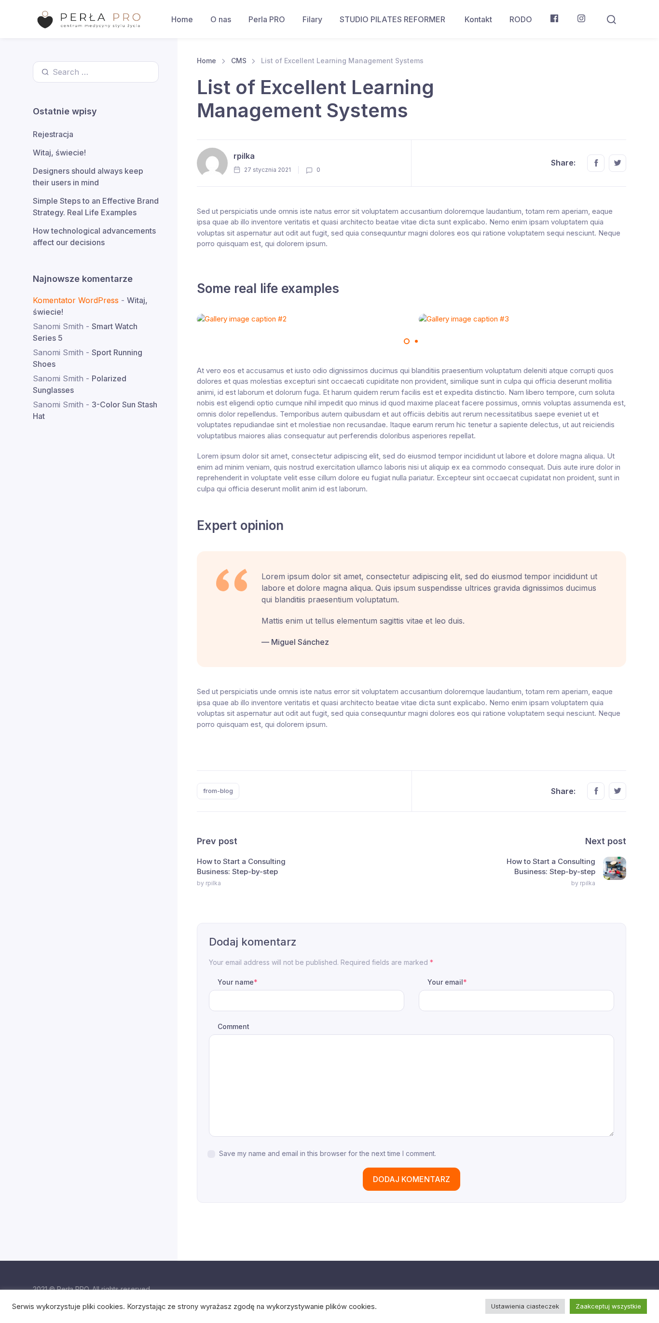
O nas (220, 19)
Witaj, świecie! (59, 152)
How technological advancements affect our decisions (94, 236)
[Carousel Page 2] (416, 341)
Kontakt (478, 19)
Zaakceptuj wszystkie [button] (608, 1306)
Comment (233, 1026)
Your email (447, 982)
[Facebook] (554, 19)
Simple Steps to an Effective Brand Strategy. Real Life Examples (96, 206)
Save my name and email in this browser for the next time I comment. (327, 1153)
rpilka (244, 156)
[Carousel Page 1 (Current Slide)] (407, 341)
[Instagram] (581, 19)
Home (182, 19)
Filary (312, 19)
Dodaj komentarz (411, 1179)
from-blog (218, 790)
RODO (520, 19)
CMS (239, 60)
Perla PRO (266, 19)
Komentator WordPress (76, 300)
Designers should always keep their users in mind (88, 176)
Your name (238, 982)
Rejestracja (53, 134)
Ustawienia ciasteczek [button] (525, 1306)
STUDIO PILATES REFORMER (393, 19)
